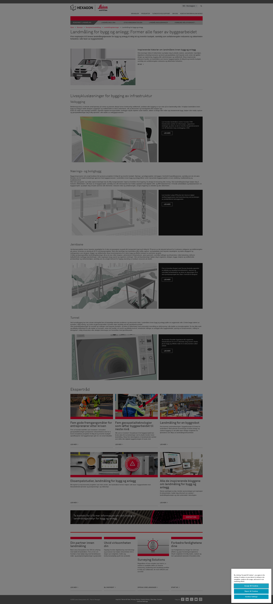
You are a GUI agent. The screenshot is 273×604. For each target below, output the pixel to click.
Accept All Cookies (251, 586)
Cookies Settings (251, 596)
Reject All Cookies (251, 591)
